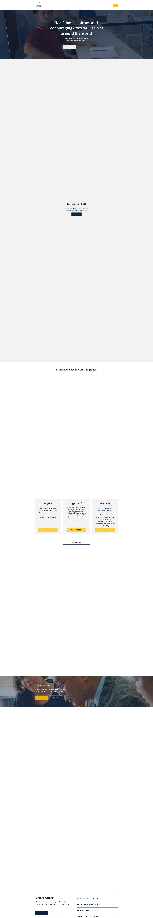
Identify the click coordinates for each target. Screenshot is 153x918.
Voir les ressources (105, 529)
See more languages (76, 542)
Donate (115, 5)
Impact (87, 5)
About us (41, 697)
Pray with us (55, 912)
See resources (48, 529)
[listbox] (105, 5)
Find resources (69, 47)
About (80, 5)
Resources (95, 5)
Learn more (83, 47)
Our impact (55, 697)
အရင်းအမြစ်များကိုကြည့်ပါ (76, 529)
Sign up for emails (76, 214)
